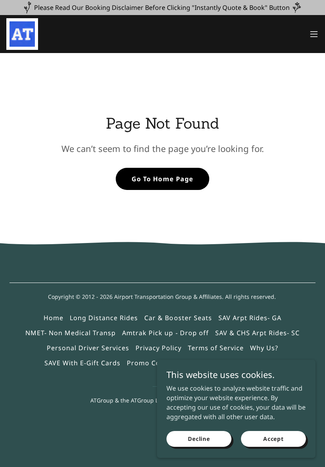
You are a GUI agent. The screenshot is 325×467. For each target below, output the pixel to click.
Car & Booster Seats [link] (178, 317)
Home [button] (53, 317)
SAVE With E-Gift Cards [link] (82, 363)
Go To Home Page (162, 179)
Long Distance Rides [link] (104, 317)
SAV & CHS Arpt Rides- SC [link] (257, 332)
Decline (199, 438)
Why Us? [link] (264, 348)
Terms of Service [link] (216, 348)
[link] (22, 34)
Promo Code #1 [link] (153, 363)
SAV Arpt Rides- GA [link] (249, 317)
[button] (314, 34)
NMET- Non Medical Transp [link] (70, 332)
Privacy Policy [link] (159, 348)
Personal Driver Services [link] (88, 348)
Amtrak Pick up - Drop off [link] (165, 332)
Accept (273, 438)
